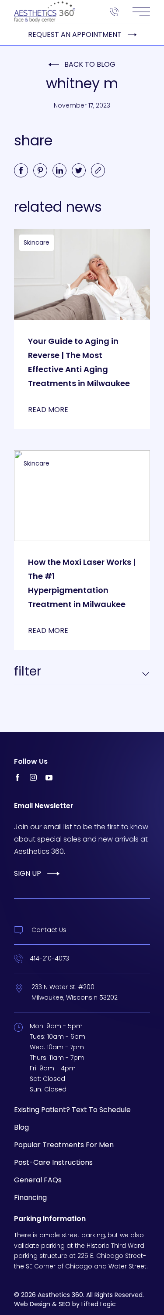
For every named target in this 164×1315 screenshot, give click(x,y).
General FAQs (38, 1180)
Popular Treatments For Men (64, 1145)
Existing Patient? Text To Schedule (72, 1110)
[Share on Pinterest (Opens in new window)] (40, 170)
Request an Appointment (75, 34)
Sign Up (27, 873)
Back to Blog (89, 64)
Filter (27, 672)
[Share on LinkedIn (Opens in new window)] (59, 170)
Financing (30, 1197)
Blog (21, 1127)
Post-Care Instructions (53, 1162)
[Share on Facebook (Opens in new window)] (21, 170)
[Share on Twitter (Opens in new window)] (79, 170)
